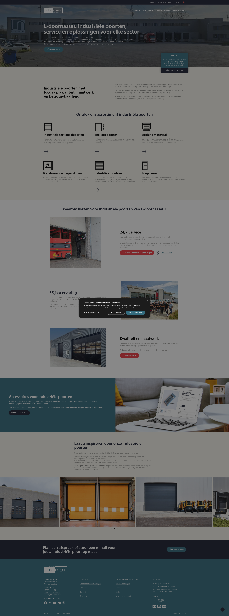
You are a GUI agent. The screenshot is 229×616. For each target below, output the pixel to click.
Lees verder (138, 308)
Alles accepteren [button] (135, 312)
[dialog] (114, 308)
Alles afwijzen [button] (115, 312)
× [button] (147, 300)
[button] (91, 312)
